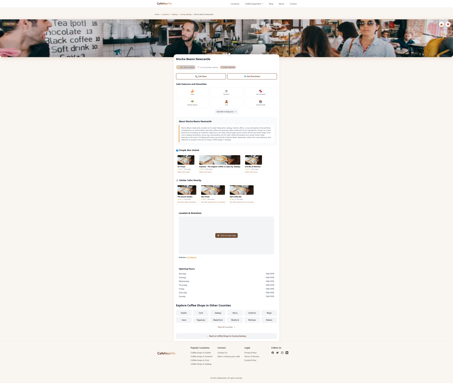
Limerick (252, 313)
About (281, 3)
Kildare (269, 320)
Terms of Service (251, 356)
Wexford (235, 320)
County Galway (186, 14)
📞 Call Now (201, 76)
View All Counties (225, 327)
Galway (174, 14)
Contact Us (222, 352)
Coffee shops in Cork (200, 360)
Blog (271, 3)
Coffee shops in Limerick (201, 356)
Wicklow (252, 320)
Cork (201, 313)
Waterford (218, 320)
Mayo (269, 313)
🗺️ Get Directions (252, 76)
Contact (293, 3)
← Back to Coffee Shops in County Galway (226, 336)
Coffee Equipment (253, 3)
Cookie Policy (250, 360)
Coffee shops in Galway (201, 364)
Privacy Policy (250, 352)
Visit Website (191, 257)
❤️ (448, 24)
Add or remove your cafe (229, 356)
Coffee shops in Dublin (201, 352)
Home (157, 14)
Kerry (235, 313)
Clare (184, 320)
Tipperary (201, 320)
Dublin (184, 313)
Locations (235, 3)
